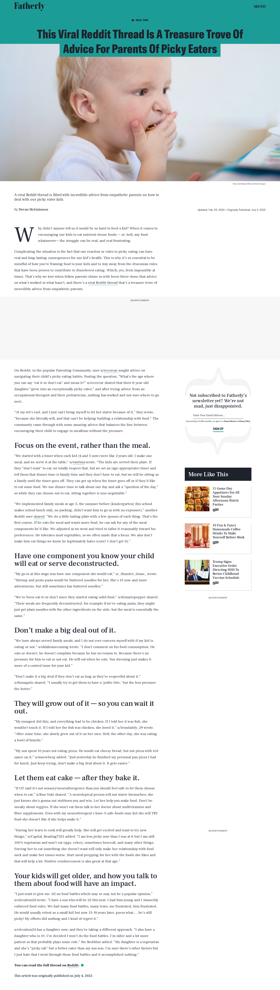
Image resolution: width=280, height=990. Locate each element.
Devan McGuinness (33, 209)
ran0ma (79, 462)
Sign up (218, 429)
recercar (111, 370)
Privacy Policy (244, 421)
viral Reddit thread (103, 282)
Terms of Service (230, 421)
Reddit (72, 965)
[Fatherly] (29, 6)
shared (39, 516)
